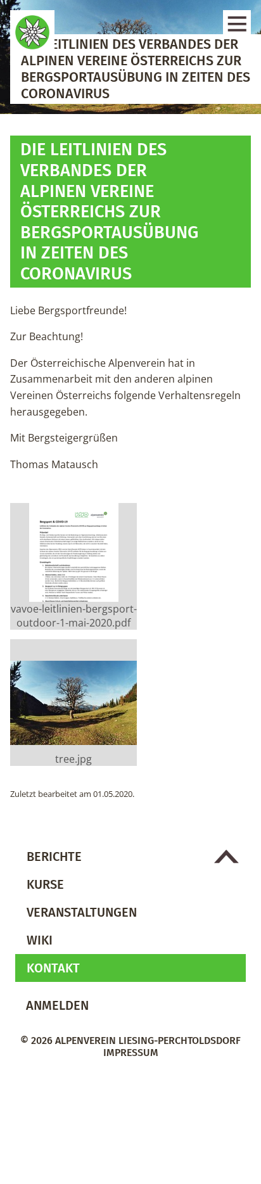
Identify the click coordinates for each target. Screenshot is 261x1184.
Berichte (54, 856)
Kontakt (53, 968)
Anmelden (57, 1005)
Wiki (40, 940)
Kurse (45, 884)
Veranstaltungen (82, 912)
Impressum (130, 1053)
